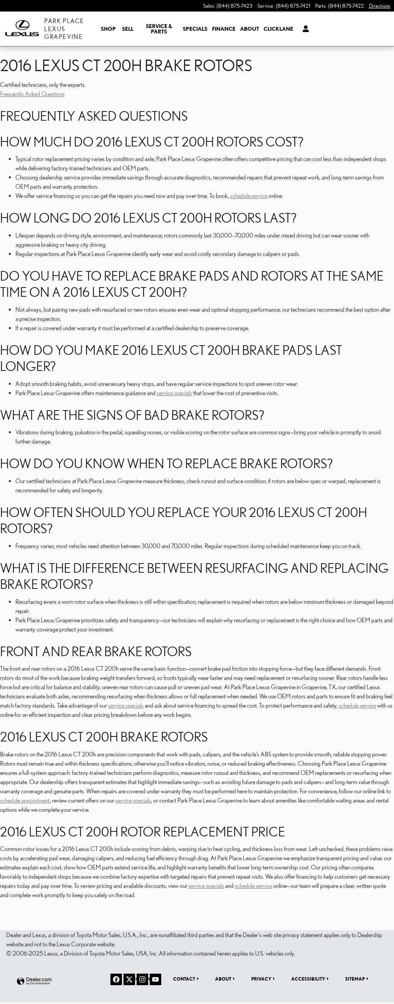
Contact (184, 978)
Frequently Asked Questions (32, 93)
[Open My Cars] (304, 28)
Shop (108, 29)
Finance (223, 29)
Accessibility (308, 978)
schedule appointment (25, 800)
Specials (195, 29)
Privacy (261, 978)
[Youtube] (155, 979)
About (249, 29)
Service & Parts (159, 29)
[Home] (22, 29)
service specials (174, 392)
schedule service (248, 195)
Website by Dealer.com (34, 981)
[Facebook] (116, 979)
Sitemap (355, 978)
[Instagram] (142, 979)
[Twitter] (129, 979)
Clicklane (278, 29)
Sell (128, 29)
